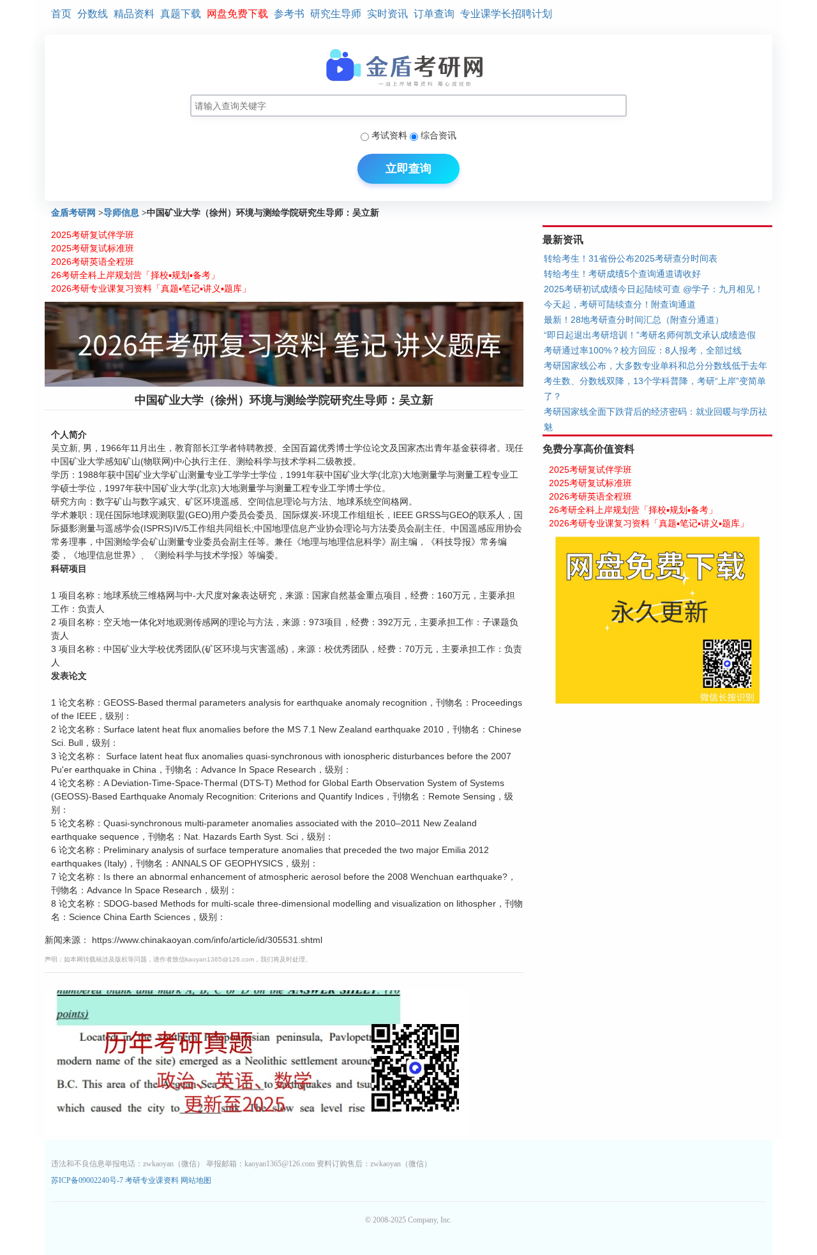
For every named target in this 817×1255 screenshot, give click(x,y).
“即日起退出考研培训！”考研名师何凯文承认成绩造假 (650, 335)
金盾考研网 (73, 213)
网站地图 (196, 1180)
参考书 (289, 13)
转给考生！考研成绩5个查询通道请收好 (622, 274)
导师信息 (121, 213)
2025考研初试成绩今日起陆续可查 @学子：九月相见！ (653, 289)
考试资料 (389, 135)
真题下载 (180, 13)
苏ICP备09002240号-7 (88, 1180)
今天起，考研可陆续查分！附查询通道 (620, 304)
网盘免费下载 (237, 13)
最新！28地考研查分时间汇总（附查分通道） (634, 320)
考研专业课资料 (152, 1180)
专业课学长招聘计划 (506, 13)
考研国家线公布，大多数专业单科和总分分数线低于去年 (655, 365)
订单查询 (434, 13)
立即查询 (408, 168)
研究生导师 (335, 13)
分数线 (92, 13)
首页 (61, 13)
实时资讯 (387, 13)
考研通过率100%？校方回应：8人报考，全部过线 (643, 350)
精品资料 (134, 13)
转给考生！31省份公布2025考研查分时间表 (630, 258)
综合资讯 (438, 135)
